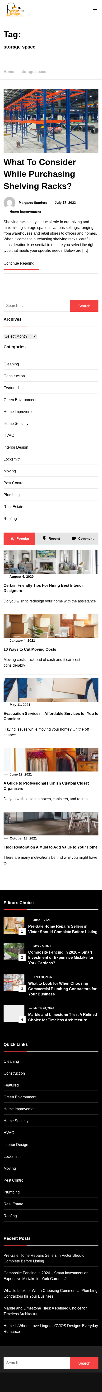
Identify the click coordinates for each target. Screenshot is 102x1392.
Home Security (16, 424)
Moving (10, 471)
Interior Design (16, 447)
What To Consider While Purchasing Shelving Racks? (40, 174)
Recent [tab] (54, 538)
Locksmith (12, 459)
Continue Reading (19, 263)
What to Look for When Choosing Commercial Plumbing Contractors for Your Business (62, 988)
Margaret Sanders (33, 202)
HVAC (9, 435)
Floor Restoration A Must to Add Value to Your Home (50, 847)
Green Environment (20, 400)
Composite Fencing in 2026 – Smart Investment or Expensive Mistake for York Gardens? (60, 957)
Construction (14, 376)
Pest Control (14, 483)
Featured (11, 388)
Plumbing (12, 495)
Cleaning (11, 364)
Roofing (10, 519)
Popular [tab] (22, 538)
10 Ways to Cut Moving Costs (30, 649)
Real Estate (13, 507)
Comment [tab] (85, 538)
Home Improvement (25, 211)
